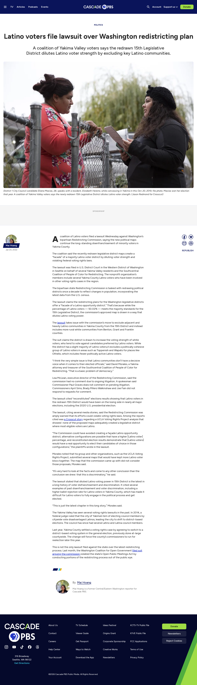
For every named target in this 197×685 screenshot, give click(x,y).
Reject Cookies (174, 640)
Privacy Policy (137, 657)
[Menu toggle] (5, 7)
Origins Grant (109, 633)
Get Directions (21, 663)
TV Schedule (82, 625)
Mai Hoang (84, 582)
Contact (52, 633)
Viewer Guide (82, 633)
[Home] (22, 633)
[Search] (148, 7)
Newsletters (174, 633)
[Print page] (191, 243)
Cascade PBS (61, 674)
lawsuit (61, 322)
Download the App (85, 657)
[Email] (184, 243)
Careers (52, 641)
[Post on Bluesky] (191, 237)
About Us (53, 625)
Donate (187, 6)
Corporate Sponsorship (114, 641)
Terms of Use (136, 649)
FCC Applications (138, 641)
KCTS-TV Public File (139, 625)
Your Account (55, 657)
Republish (188, 250)
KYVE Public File (138, 633)
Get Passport (82, 641)
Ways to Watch (83, 649)
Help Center (54, 649)
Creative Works (110, 649)
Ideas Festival (109, 625)
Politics (98, 25)
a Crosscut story (73, 419)
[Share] (184, 237)
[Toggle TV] (59, 17)
